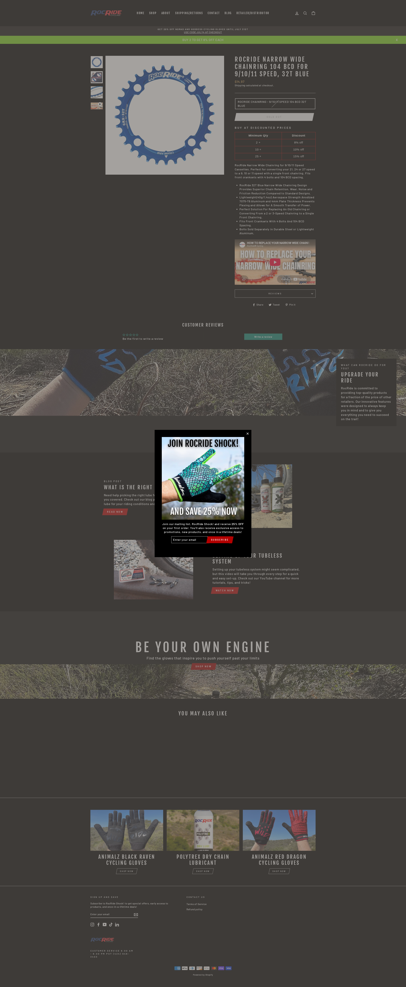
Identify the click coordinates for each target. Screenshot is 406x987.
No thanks (203, 548)
